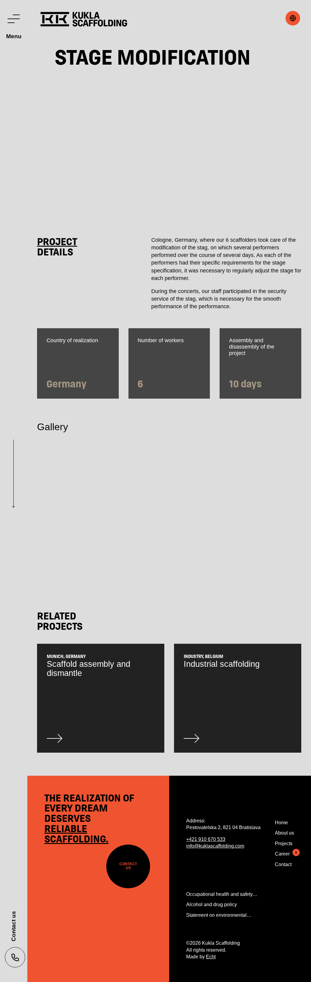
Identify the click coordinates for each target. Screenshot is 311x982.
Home (281, 822)
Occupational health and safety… (222, 894)
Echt (211, 956)
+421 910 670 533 (205, 839)
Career (282, 853)
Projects (283, 843)
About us (284, 832)
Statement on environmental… (218, 915)
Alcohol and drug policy (211, 904)
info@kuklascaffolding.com (215, 846)
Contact (283, 864)
